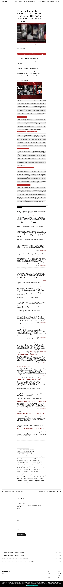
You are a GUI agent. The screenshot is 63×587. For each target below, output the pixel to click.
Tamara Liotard (25, 480)
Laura (20, 44)
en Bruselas (26, 462)
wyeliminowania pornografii (32, 482)
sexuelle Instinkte (32, 478)
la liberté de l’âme (36, 471)
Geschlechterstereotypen (28, 467)
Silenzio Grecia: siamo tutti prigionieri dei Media (27, 353)
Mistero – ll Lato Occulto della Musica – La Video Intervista (30, 226)
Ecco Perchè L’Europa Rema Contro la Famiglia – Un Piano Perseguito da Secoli (30, 240)
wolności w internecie (24, 482)
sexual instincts (26, 478)
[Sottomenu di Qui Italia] (22, 1)
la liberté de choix (30, 471)
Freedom (40, 464)
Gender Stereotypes (20, 467)
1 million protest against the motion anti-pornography (25, 453)
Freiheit (32, 465)
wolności (18, 482)
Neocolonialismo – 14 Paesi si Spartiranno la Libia (28, 268)
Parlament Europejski (42, 474)
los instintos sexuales (35, 474)
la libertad (30, 469)
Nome (18, 520)
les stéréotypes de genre (28, 473)
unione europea (42, 480)
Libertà (34, 473)
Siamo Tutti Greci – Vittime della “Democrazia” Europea (29, 378)
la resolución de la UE (20, 473)
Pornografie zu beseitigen (35, 476)
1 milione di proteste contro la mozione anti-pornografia (25, 449)
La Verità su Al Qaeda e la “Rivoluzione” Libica (27, 297)
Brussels (43, 456)
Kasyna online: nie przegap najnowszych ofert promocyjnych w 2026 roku (19, 561)
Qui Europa (4, 1)
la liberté (25, 471)
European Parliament (28, 464)
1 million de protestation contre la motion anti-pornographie (25, 451)
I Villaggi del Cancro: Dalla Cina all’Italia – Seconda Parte (49, 491)
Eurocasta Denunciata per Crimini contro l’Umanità (28, 388)
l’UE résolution (19, 469)
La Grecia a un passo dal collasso (24, 365)
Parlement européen (27, 476)
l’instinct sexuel (41, 467)
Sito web (18, 529)
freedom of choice (19, 465)
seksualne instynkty (20, 478)
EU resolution (34, 462)
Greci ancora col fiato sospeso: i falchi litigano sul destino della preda (29, 399)
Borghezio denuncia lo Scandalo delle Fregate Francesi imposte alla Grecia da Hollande (31, 339)
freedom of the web (26, 465)
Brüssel (40, 456)
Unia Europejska (30, 480)
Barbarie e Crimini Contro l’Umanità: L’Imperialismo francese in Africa (30, 410)
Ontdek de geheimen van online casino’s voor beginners (15, 558)
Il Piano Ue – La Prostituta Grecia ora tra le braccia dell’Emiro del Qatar (30, 426)
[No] (61, 584)
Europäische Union (39, 462)
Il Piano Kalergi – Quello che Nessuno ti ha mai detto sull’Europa (28, 311)
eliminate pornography (20, 462)
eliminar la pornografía (28, 460)
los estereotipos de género (27, 474)
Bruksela (36, 456)
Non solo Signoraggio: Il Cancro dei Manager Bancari (13, 491)
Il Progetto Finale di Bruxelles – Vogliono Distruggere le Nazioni (31, 254)
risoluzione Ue (42, 476)
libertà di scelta (19, 474)
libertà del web (38, 473)
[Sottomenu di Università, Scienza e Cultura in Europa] (60, 1)
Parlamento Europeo (34, 44)
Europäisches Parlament (20, 464)
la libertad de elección (37, 469)
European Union (35, 464)
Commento (18, 508)
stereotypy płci (19, 480)
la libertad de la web (20, 471)
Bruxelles (18, 458)
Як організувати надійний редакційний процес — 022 (14, 552)
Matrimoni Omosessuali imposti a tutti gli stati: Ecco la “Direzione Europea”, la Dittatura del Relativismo (31, 212)
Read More (44, 224)
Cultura (23, 44)
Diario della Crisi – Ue (27, 44)
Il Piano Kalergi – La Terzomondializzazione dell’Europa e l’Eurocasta (30, 324)
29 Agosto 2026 (58, 552)
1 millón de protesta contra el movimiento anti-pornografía (25, 456)
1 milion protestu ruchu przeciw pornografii (23, 447)
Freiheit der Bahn (36, 465)
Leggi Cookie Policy (34, 585)
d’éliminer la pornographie (24, 458)
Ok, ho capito (28, 585)
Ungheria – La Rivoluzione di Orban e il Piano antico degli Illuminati (28, 283)
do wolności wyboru (39, 458)
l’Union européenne (25, 469)
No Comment (41, 224)
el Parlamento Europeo (20, 460)
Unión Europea (36, 480)
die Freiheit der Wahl (33, 458)
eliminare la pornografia (36, 460)
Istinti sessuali (35, 467)
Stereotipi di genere (39, 478)
